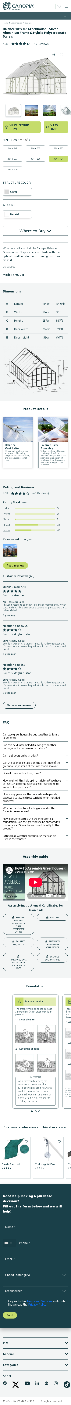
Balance (28, 23)
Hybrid (14, 214)
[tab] (15, 140)
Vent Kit (54, 917)
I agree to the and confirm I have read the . (38, 1303)
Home (5, 23)
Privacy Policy (37, 1304)
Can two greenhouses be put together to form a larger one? (31, 736)
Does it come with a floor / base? (22, 773)
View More (9, 267)
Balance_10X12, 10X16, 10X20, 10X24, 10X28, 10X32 (19, 964)
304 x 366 (35, 159)
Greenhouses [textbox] (13, 1291)
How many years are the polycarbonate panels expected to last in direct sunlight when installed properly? (31, 797)
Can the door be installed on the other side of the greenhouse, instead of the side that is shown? (32, 764)
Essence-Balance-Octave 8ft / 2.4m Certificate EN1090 (18, 924)
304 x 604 (12, 169)
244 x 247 (12, 148)
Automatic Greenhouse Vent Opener (53, 944)
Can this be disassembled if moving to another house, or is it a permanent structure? (29, 746)
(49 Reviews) (41, 43)
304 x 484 (59, 159)
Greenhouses (16, 23)
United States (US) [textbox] (17, 1275)
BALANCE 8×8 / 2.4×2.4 (19, 943)
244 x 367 (35, 148)
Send (10, 1315)
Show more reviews (19, 705)
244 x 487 (58, 148)
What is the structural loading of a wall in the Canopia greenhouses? (29, 810)
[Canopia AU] (18, 6)
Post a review (15, 565)
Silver (13, 191)
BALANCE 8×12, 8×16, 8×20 (52, 958)
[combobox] (9, 1243)
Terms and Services (39, 1301)
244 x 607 (12, 159)
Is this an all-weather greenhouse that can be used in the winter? (29, 837)
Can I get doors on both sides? (20, 755)
